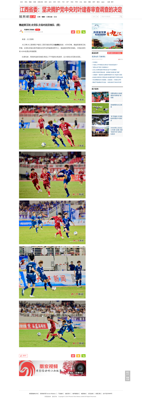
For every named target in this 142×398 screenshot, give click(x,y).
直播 (34, 2)
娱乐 (50, 2)
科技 (72, 2)
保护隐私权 (75, 393)
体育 (54, 2)
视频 (30, 2)
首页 (21, 2)
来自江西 (33, 32)
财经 (46, 2)
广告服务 (60, 393)
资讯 (26, 2)
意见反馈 (90, 393)
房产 (67, 2)
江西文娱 (49, 17)
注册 (108, 2)
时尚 (59, 2)
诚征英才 (67, 393)
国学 (94, 2)
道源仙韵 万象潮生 (99, 56)
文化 (81, 2)
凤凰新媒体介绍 (33, 393)
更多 (102, 2)
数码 (98, 2)
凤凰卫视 (40, 2)
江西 (38, 17)
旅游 (85, 2)
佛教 (89, 2)
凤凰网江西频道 (29, 29)
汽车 (63, 2)
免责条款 (83, 393)
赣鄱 (43, 17)
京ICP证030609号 (107, 393)
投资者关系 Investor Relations (48, 393)
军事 (76, 2)
